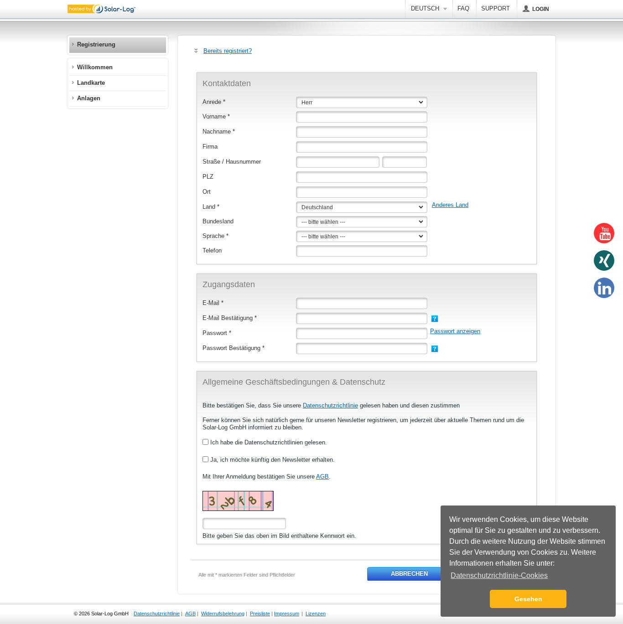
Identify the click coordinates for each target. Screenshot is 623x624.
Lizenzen (316, 613)
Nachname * (218, 131)
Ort (206, 191)
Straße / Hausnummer (231, 161)
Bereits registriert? (227, 50)
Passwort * (216, 333)
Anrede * (213, 101)
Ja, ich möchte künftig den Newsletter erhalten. (271, 459)
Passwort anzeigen (455, 331)
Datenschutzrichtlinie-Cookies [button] (499, 575)
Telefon (212, 250)
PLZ (207, 176)
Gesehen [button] (528, 599)
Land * (210, 206)
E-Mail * (212, 302)
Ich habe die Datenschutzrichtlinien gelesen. (267, 442)
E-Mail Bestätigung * (229, 318)
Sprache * (215, 235)
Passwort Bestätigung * (233, 348)
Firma (210, 146)
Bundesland (218, 221)
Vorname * (216, 116)
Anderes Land (450, 204)
